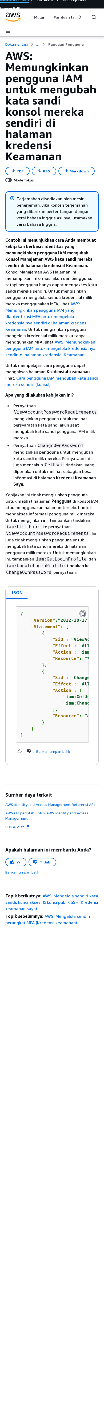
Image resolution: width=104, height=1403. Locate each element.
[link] (66, 44)
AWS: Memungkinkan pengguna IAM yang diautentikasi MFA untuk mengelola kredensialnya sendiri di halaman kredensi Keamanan (46, 316)
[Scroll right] (80, 17)
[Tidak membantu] (29, 751)
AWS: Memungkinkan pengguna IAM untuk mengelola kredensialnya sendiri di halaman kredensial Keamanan (50, 348)
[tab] (17, 592)
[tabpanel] (52, 682)
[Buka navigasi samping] (8, 31)
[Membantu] (19, 751)
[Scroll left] (30, 17)
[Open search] (94, 17)
